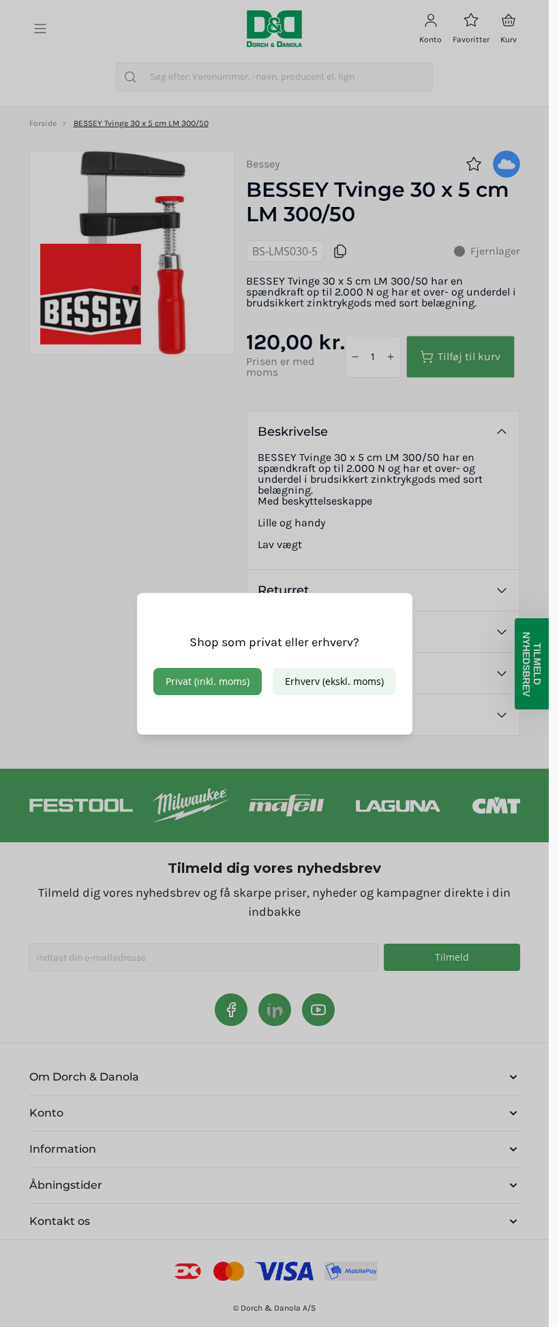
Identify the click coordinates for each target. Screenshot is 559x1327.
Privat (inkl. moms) (208, 681)
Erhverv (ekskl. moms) (334, 681)
